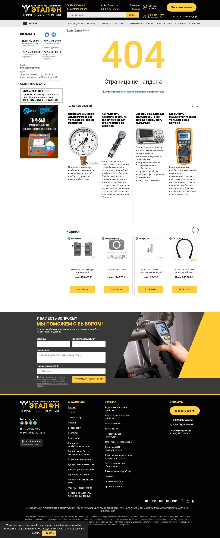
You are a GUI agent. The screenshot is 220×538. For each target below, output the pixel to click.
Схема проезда (33, 83)
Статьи (71, 412)
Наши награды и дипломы (81, 469)
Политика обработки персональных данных (79, 452)
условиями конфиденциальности (51, 381)
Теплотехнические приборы (118, 442)
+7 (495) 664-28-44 (51, 52)
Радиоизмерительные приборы (116, 409)
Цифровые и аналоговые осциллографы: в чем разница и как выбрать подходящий (150, 118)
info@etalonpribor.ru (77, 8)
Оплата (91, 23)
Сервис (182, 23)
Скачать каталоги (166, 23)
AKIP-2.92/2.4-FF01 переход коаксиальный (150, 270)
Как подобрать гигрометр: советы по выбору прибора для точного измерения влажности (114, 119)
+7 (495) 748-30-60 (30, 52)
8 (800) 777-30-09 (109, 8)
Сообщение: (43, 350)
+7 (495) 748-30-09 (51, 41)
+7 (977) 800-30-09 (183, 424)
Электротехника (113, 423)
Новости (72, 423)
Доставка (119, 23)
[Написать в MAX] (47, 34)
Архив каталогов (113, 486)
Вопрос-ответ (74, 428)
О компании (104, 23)
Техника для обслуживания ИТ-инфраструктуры (118, 456)
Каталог (78, 30)
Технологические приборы (118, 471)
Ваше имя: (42, 339)
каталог (160, 92)
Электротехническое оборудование (115, 464)
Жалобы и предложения (80, 488)
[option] (83, 167)
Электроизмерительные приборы (117, 417)
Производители (76, 23)
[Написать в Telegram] (54, 34)
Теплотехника (112, 429)
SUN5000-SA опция (116, 269)
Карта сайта (74, 438)
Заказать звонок (181, 7)
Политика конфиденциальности (78, 444)
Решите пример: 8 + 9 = (48, 366)
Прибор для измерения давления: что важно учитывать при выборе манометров (81, 118)
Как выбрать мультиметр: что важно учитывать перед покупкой (182, 118)
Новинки (109, 476)
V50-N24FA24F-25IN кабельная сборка (184, 270)
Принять (49, 533)
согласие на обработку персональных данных (51, 378)
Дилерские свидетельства (81, 464)
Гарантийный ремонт (78, 474)
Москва (136, 9)
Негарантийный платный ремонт (80, 481)
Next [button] (198, 230)
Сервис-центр (74, 417)
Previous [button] (193, 230)
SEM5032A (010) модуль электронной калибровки (83, 272)
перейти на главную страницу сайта (132, 92)
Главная (70, 30)
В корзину (82, 289)
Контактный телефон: (83, 339)
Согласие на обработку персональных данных (79, 494)
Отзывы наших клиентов (80, 459)
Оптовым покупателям (140, 23)
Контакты (194, 23)
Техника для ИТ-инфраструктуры (113, 448)
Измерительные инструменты (113, 435)
